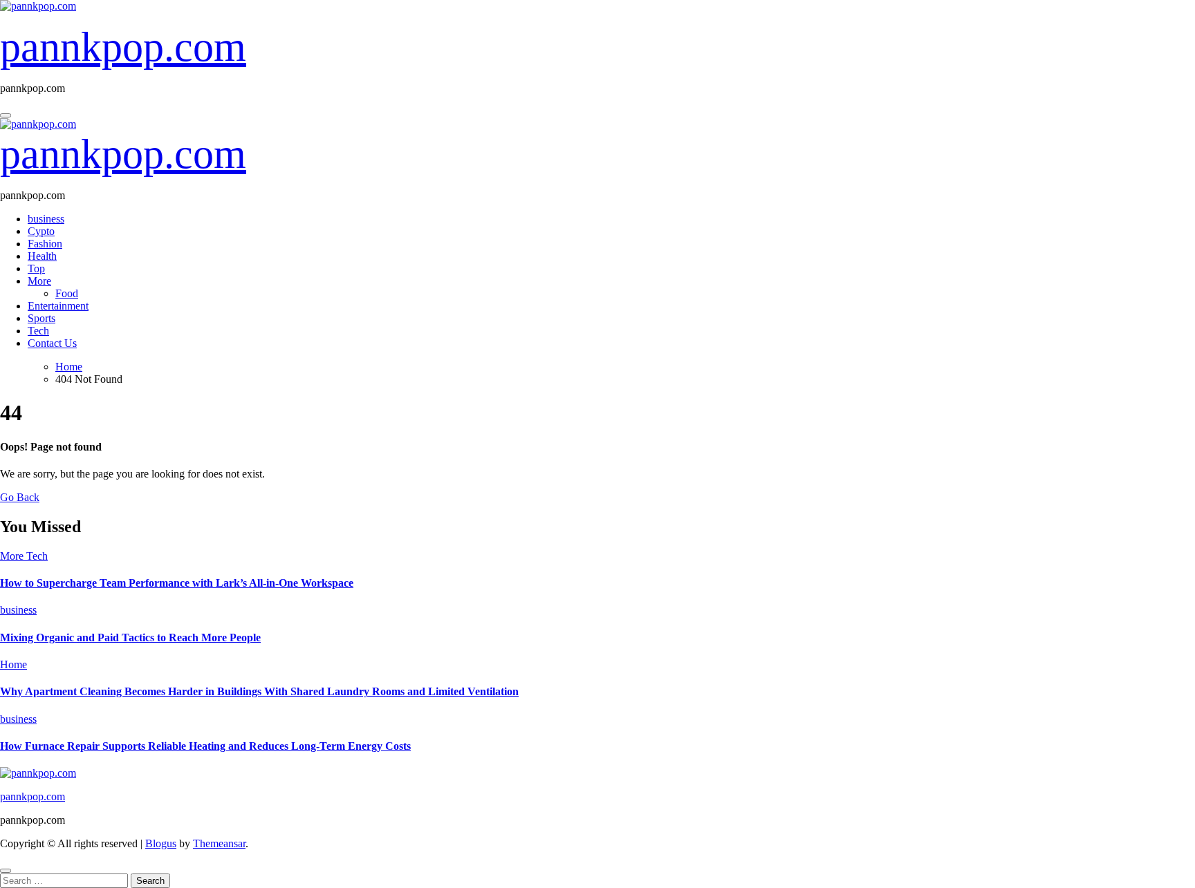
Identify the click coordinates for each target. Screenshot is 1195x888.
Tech (38, 331)
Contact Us (52, 343)
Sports (41, 318)
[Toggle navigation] (5, 115)
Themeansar (219, 843)
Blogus (160, 843)
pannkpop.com (123, 47)
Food (66, 293)
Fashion (45, 243)
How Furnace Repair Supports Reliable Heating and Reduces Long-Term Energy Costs (205, 746)
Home (13, 664)
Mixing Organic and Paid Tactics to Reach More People (130, 637)
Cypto (41, 231)
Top (36, 268)
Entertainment (58, 306)
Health (42, 256)
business (46, 219)
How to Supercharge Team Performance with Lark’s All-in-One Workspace (176, 583)
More (39, 281)
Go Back (19, 497)
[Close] (5, 871)
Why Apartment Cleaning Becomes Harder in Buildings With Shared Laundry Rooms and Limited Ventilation (259, 691)
